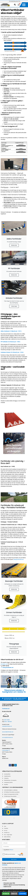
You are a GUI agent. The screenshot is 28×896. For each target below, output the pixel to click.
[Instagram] (13, 765)
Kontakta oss (4, 664)
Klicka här (14, 589)
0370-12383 (7, 719)
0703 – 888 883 (8, 721)
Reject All (14, 893)
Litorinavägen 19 (6, 750)
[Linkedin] (15, 765)
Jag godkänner (8, 849)
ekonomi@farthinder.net (7, 731)
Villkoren (11, 849)
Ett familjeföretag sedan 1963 (14, 1)
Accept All (6, 893)
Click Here (14, 306)
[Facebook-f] (10, 765)
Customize (22, 893)
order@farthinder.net (18, 559)
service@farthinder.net (7, 737)
